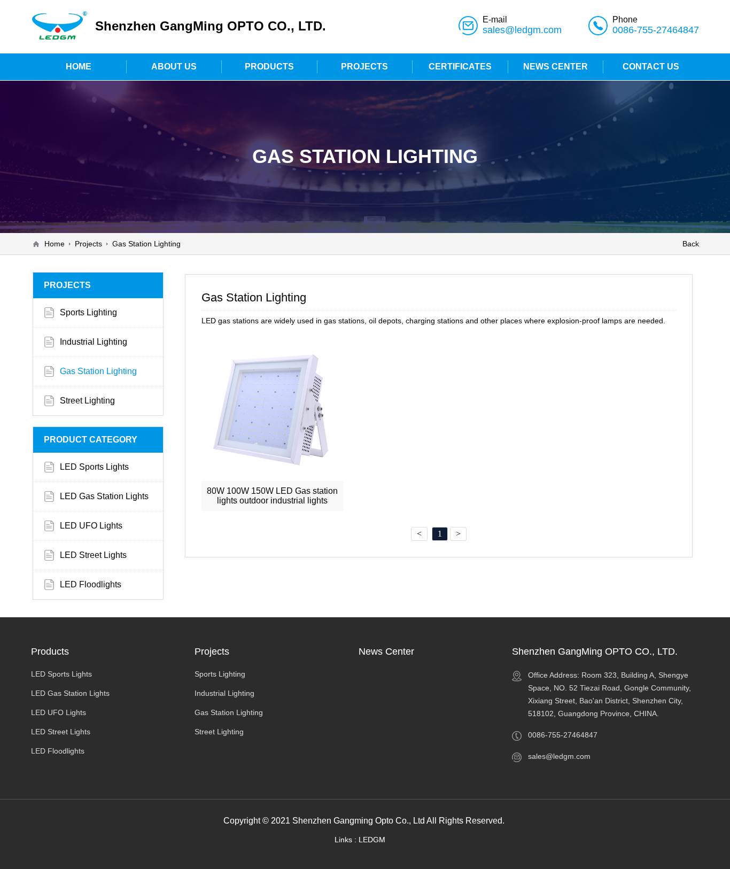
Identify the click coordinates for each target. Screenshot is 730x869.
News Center (386, 651)
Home (54, 243)
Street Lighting (87, 400)
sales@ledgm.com (522, 30)
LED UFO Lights (91, 525)
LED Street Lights (93, 555)
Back (690, 243)
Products (50, 651)
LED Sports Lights (94, 466)
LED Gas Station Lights (104, 496)
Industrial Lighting (93, 341)
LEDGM (372, 839)
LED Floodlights (90, 584)
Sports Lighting (88, 312)
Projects (88, 243)
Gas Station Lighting (146, 243)
